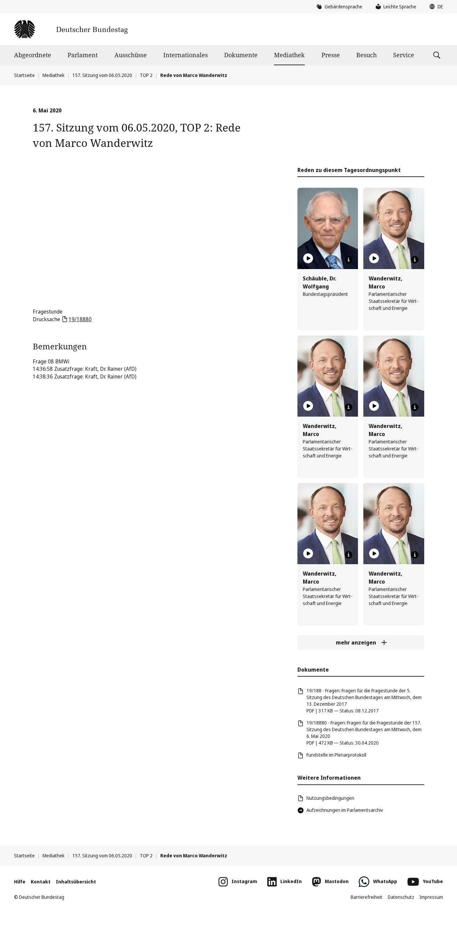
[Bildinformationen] (349, 260)
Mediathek (289, 55)
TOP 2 (146, 75)
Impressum (431, 897)
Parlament (83, 55)
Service (403, 55)
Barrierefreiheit (366, 897)
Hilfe (19, 881)
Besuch (366, 55)
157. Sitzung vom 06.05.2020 (102, 75)
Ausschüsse (130, 55)
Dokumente (241, 55)
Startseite (24, 75)
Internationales (185, 55)
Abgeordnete (32, 55)
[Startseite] (70, 29)
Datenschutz (401, 897)
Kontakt (41, 881)
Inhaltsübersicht (76, 881)
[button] (434, 6)
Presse (331, 55)
